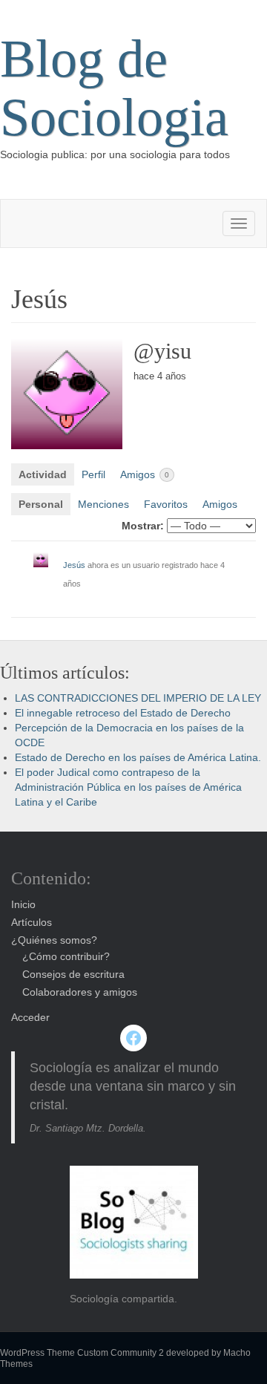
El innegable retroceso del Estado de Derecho (123, 713)
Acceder (30, 1017)
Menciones (103, 504)
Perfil (93, 474)
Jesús (74, 565)
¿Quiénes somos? (54, 940)
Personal (41, 504)
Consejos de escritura (73, 974)
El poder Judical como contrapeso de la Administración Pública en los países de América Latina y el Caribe (128, 787)
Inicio (23, 904)
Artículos (31, 922)
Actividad (43, 474)
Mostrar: (143, 526)
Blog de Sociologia (114, 88)
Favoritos (166, 504)
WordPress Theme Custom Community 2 (82, 1353)
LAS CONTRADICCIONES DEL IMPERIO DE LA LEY (138, 698)
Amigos (144, 474)
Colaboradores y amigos (79, 992)
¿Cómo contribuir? (66, 956)
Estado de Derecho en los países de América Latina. (138, 757)
